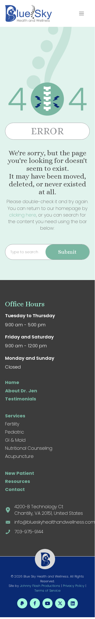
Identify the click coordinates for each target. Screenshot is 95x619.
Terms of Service (47, 590)
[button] (83, 13)
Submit (67, 252)
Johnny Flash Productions (40, 585)
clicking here (22, 215)
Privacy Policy (73, 585)
